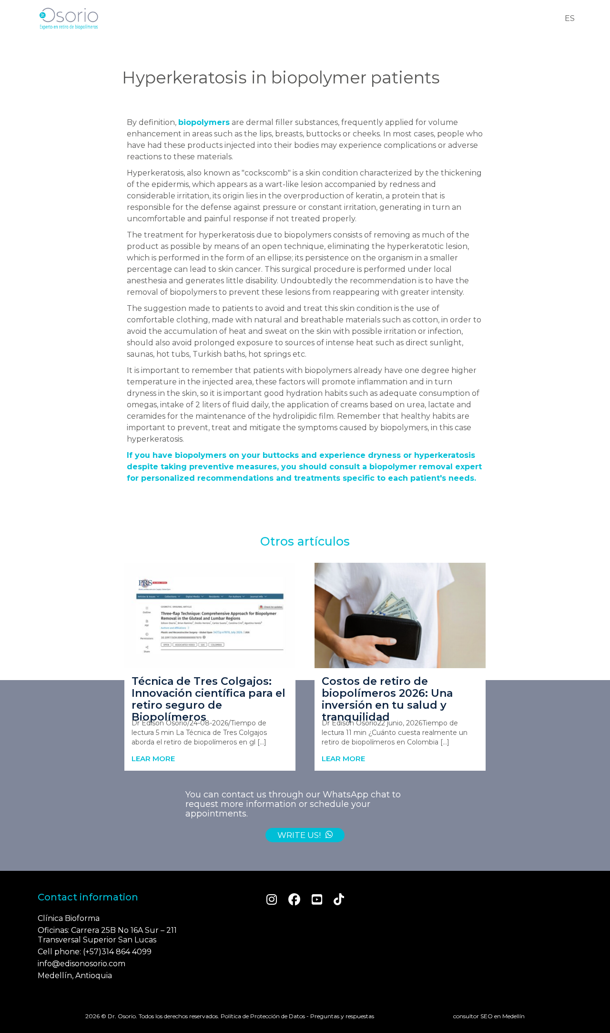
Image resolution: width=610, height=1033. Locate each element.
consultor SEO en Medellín (489, 1016)
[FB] (294, 899)
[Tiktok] (339, 899)
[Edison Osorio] (69, 18)
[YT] (317, 899)
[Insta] (271, 899)
